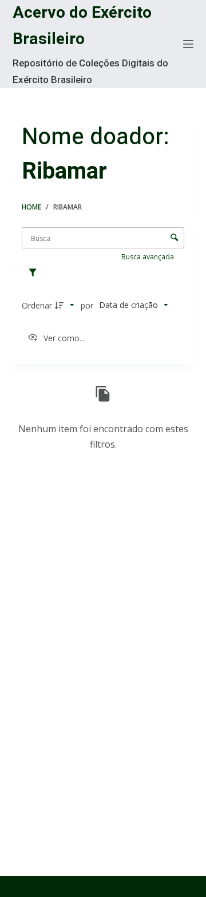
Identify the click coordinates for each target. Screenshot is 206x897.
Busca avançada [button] (148, 257)
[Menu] (188, 44)
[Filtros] (35, 273)
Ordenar (37, 305)
